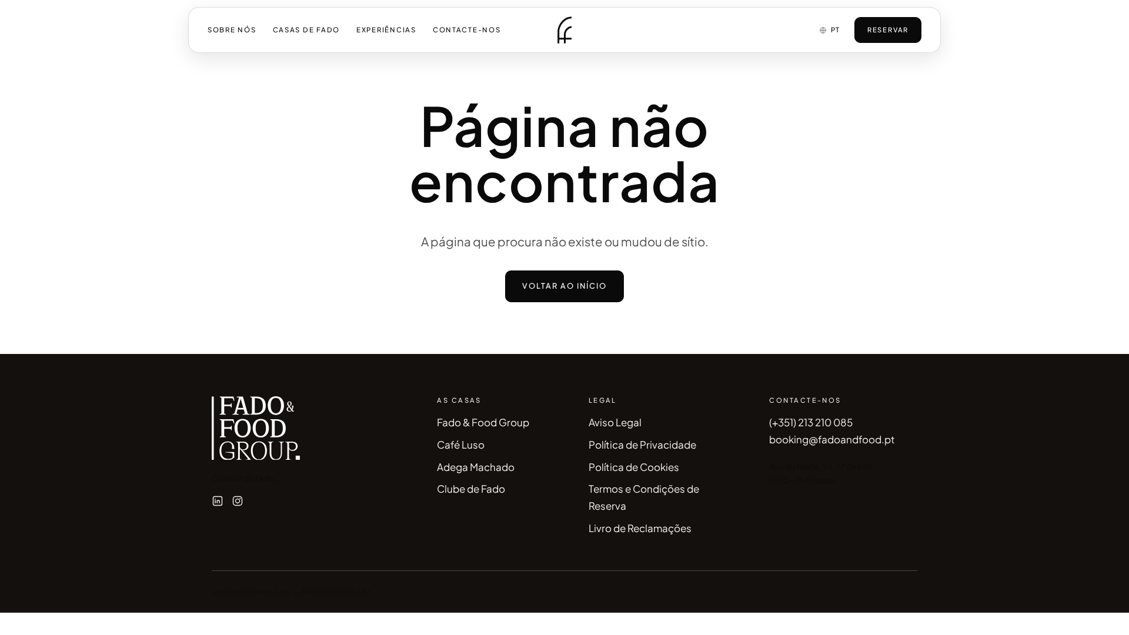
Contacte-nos (467, 29)
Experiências (386, 29)
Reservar (887, 29)
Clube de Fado (471, 488)
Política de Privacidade (642, 444)
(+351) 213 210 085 (811, 422)
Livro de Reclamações (640, 528)
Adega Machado (476, 466)
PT (835, 29)
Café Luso (461, 444)
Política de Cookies (634, 466)
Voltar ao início (564, 285)
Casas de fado (306, 29)
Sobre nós (232, 29)
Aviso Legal (615, 422)
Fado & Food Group (483, 422)
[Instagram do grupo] (237, 501)
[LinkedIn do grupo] (217, 501)
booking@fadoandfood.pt (832, 439)
